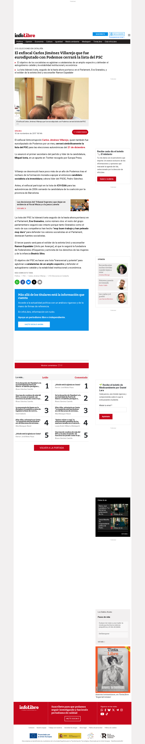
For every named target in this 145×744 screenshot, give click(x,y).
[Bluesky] (109, 710)
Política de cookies (111, 728)
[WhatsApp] (102, 710)
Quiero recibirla (106, 179)
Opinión (29, 41)
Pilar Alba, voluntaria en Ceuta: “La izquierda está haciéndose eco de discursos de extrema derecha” (28, 422)
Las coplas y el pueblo (105, 295)
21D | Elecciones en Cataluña (58, 276)
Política (19, 41)
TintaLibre (97, 41)
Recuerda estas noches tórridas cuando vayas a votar (105, 268)
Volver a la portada (52, 447)
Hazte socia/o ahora (34, 324)
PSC (24, 276)
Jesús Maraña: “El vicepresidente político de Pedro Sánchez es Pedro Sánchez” (104, 524)
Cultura (49, 41)
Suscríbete (100, 34)
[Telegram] (117, 710)
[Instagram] (121, 710)
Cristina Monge (104, 275)
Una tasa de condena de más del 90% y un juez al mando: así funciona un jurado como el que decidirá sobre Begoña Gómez (28, 397)
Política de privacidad (95, 728)
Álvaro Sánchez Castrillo (24, 389)
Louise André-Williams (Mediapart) (67, 426)
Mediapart (86, 41)
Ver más (101, 642)
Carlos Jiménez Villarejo (55, 140)
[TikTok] (107, 714)
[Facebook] (105, 710)
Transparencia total (116, 37)
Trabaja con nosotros (55, 728)
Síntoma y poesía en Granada (106, 281)
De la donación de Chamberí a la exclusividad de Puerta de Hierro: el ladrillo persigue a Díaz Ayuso (28, 385)
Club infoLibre (111, 41)
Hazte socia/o (72, 719)
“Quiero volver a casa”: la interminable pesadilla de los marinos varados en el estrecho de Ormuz (67, 422)
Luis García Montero (106, 299)
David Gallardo (21, 414)
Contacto (31, 728)
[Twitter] (113, 710)
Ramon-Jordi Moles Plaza (25, 436)
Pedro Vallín (103, 285)
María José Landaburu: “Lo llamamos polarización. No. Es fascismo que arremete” (104, 510)
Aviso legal (83, 728)
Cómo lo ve (102, 500)
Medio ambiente (72, 41)
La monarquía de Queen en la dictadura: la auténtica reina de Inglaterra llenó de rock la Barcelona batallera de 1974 (28, 410)
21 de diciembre (76, 147)
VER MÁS (124, 534)
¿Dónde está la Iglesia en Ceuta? (28, 434)
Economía (39, 41)
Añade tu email (105, 405)
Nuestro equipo (41, 728)
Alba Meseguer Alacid (23, 426)
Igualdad (59, 41)
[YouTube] (102, 714)
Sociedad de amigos (70, 728)
